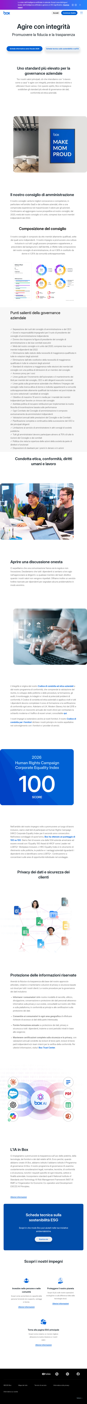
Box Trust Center (47, 1047)
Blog (57, 1374)
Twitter (67, 1374)
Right (75, 5)
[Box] (7, 13)
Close (80, 5)
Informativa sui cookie (11, 1392)
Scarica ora (43, 1239)
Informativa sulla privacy (61, 1385)
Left (73, 5)
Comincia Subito (69, 13)
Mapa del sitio (22, 1385)
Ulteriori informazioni (57, 6)
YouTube (46, 1374)
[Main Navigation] (81, 13)
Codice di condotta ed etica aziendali (56, 686)
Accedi (55, 13)
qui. (65, 713)
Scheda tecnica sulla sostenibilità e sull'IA (62, 49)
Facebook (78, 1374)
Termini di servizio (40, 1385)
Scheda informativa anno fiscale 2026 (24, 49)
